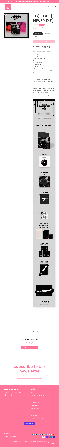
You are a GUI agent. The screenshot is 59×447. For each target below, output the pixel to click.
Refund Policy (35, 408)
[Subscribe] (40, 380)
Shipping (43, 27)
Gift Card (33, 399)
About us (33, 392)
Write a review (29, 348)
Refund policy (27, 441)
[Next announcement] (56, 1)
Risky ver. (48, 34)
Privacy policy (34, 441)
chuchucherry (19, 441)
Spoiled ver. (39, 34)
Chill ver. (38, 37)
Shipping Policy (35, 402)
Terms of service (43, 441)
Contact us (34, 415)
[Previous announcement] (2, 1)
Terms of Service (35, 412)
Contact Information (37, 418)
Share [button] (36, 331)
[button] (3, 6)
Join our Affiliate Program (38, 395)
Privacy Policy (35, 405)
